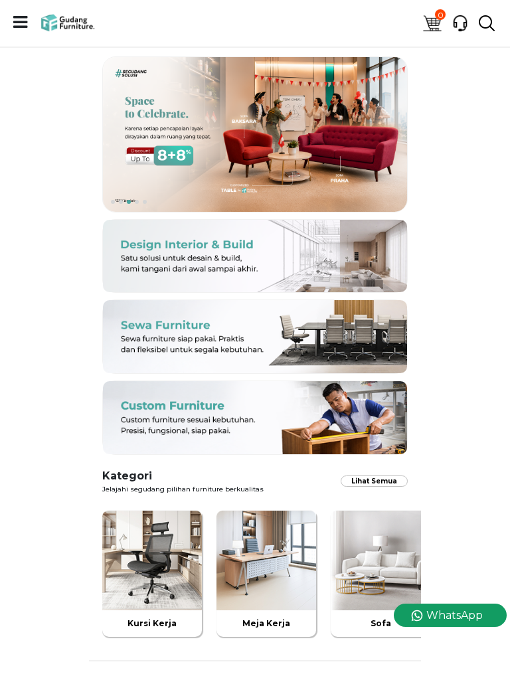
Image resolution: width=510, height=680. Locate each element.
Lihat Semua (374, 481)
